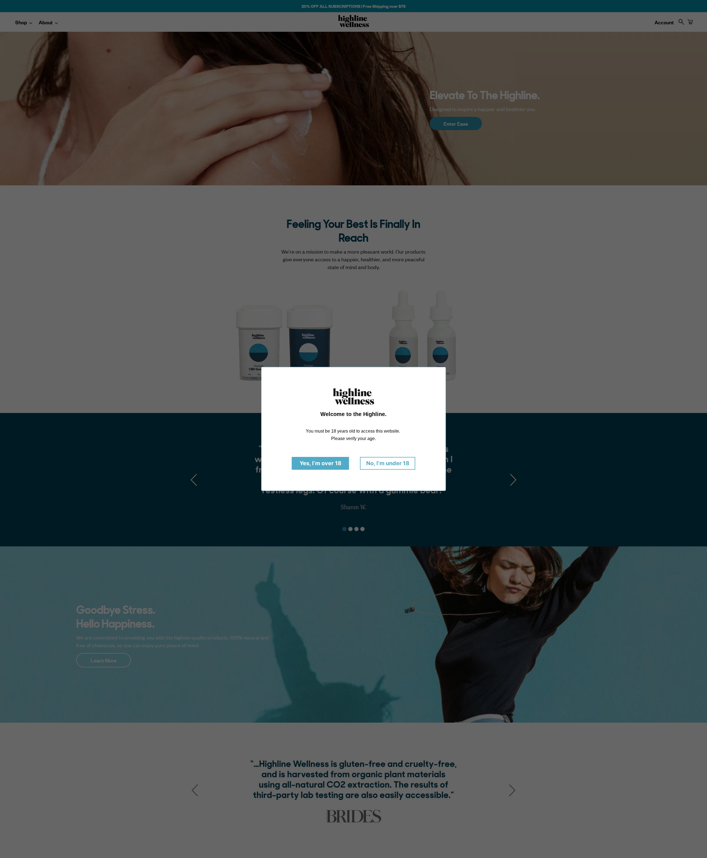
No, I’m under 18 (387, 463)
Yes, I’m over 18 (320, 463)
